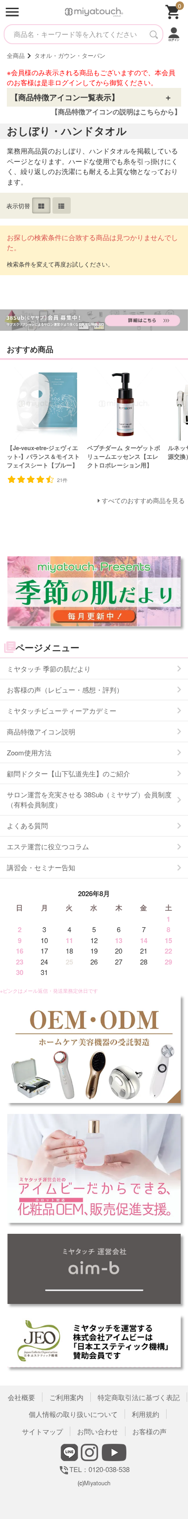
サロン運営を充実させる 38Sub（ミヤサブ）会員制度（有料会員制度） (89, 800)
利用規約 (145, 1414)
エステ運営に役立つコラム (48, 846)
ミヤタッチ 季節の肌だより (49, 668)
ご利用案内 (66, 1397)
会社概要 (21, 1397)
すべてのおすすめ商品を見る (143, 500)
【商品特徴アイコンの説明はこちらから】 (116, 112)
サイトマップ (42, 1431)
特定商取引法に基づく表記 (139, 1397)
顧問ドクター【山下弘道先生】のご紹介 (68, 773)
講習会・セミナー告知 (41, 867)
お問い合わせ (97, 1431)
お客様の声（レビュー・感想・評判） (65, 689)
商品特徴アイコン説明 (41, 731)
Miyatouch (97, 1482)
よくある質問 (27, 825)
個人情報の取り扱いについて (73, 1414)
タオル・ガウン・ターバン (69, 55)
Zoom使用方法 (29, 752)
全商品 (16, 55)
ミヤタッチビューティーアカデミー (61, 710)
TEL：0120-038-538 (94, 1469)
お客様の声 (149, 1431)
